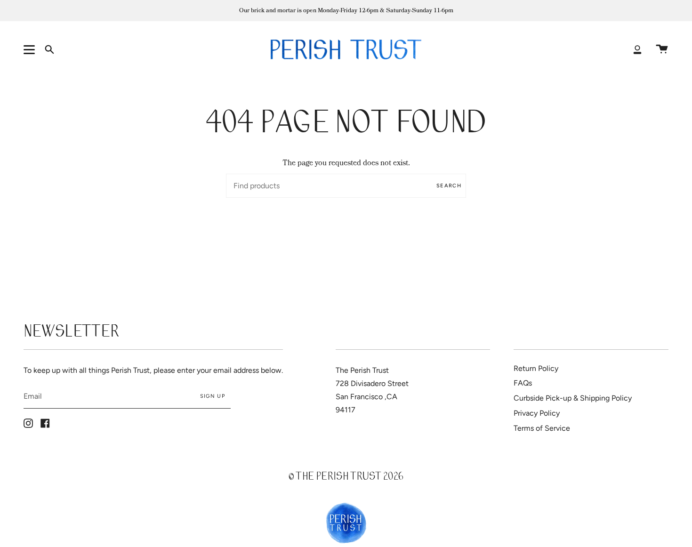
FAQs (523, 382)
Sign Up (212, 396)
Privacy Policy (537, 413)
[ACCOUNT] (637, 49)
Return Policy (536, 368)
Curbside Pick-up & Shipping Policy (573, 398)
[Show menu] (31, 49)
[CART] (661, 49)
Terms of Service (542, 428)
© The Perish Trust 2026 (346, 477)
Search (448, 186)
